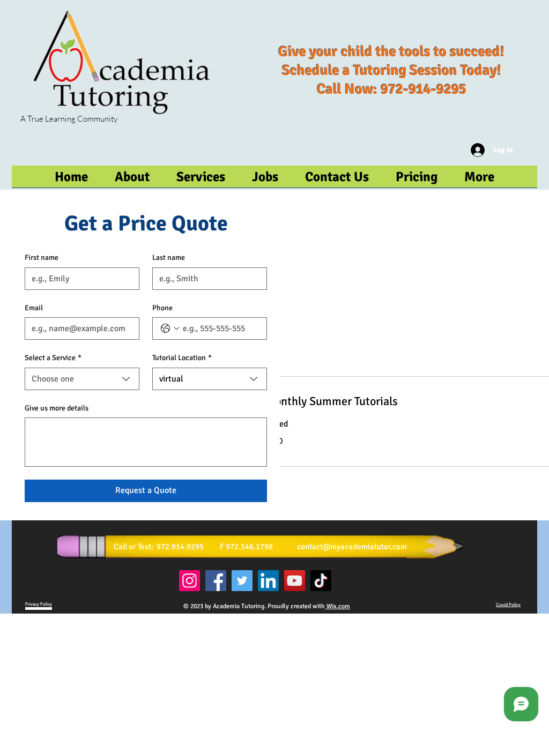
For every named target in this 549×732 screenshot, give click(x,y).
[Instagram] (189, 580)
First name (41, 257)
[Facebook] (215, 580)
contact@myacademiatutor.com (352, 546)
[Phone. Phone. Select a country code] (170, 328)
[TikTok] (320, 580)
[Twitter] (242, 580)
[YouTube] (294, 580)
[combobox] (82, 379)
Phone (162, 307)
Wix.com (337, 606)
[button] (479, 180)
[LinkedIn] (268, 580)
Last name (168, 257)
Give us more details (56, 408)
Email (34, 307)
